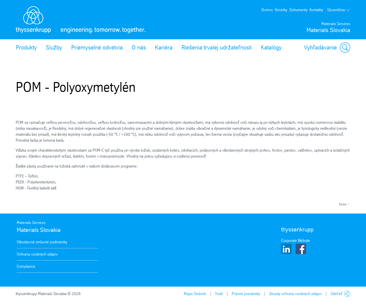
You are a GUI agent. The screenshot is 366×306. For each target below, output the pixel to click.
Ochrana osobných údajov (37, 254)
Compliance (26, 266)
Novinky (281, 9)
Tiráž (219, 293)
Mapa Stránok (195, 293)
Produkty (26, 47)
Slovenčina (336, 9)
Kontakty (316, 9)
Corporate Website (295, 240)
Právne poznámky (246, 293)
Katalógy (271, 47)
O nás (139, 47)
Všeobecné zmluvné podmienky (42, 242)
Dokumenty (298, 9)
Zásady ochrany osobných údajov (295, 293)
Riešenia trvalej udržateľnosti (217, 47)
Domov (267, 9)
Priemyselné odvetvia (97, 47)
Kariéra (164, 47)
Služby (54, 47)
